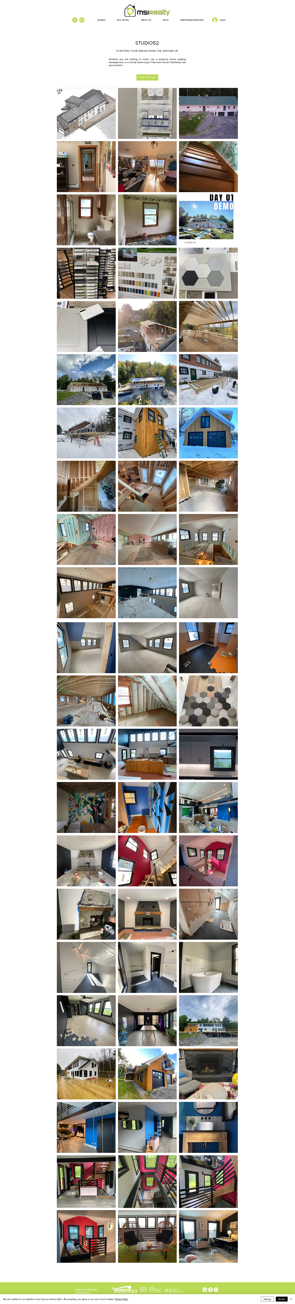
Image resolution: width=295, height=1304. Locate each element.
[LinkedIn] (205, 1289)
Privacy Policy (121, 1299)
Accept (281, 1299)
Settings (267, 1299)
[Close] (291, 1299)
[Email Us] (82, 20)
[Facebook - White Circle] (210, 1289)
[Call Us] (74, 20)
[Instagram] (216, 1289)
